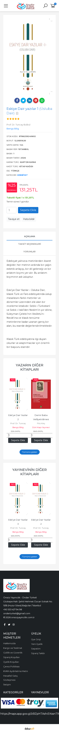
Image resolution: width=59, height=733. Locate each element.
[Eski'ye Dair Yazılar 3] (18, 498)
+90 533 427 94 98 (12, 609)
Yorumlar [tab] (29, 251)
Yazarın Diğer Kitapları (29, 367)
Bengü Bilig (18, 427)
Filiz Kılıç (41, 423)
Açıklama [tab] (29, 236)
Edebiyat (22, 175)
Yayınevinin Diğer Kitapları (29, 472)
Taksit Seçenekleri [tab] (29, 244)
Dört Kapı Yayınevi (41, 427)
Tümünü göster (29, 452)
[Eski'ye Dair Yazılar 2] (18, 394)
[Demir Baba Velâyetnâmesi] (41, 394)
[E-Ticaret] (29, 728)
